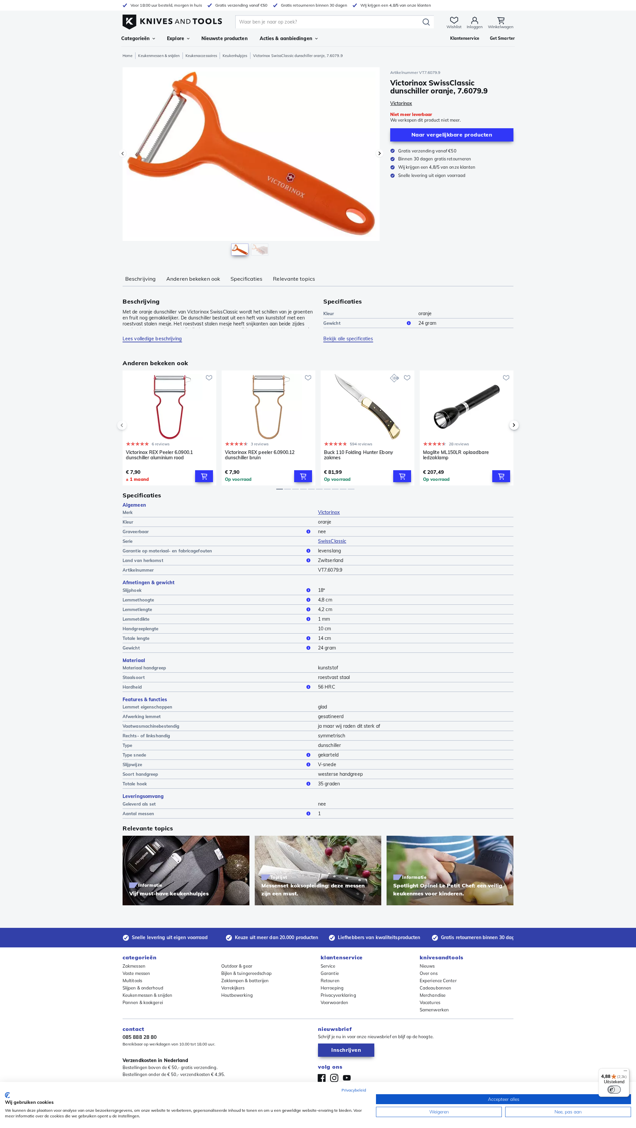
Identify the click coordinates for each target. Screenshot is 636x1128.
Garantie (330, 973)
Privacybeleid (354, 1090)
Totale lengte (136, 638)
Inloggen (475, 26)
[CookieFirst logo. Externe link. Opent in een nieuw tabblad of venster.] (7, 1095)
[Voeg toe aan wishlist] (209, 377)
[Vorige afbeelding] (122, 153)
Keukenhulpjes (235, 55)
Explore (175, 38)
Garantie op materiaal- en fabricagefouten (167, 550)
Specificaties (246, 278)
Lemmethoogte (138, 599)
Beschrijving (140, 278)
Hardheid (132, 687)
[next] (502, 425)
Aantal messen (138, 813)
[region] (251, 163)
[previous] (133, 425)
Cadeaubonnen (435, 987)
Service (328, 966)
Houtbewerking (237, 995)
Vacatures (430, 1002)
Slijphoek (132, 590)
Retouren (330, 980)
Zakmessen (134, 966)
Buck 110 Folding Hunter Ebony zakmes (358, 455)
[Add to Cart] (204, 476)
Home (127, 55)
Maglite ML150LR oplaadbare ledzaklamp (456, 455)
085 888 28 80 (140, 1037)
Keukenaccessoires (201, 55)
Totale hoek (135, 783)
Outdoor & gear (236, 966)
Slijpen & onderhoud (143, 987)
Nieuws (427, 966)
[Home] (172, 20)
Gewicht (332, 323)
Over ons (429, 973)
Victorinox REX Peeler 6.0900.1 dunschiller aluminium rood (159, 455)
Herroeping (332, 987)
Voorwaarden (334, 1002)
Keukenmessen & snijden (159, 55)
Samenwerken (434, 1009)
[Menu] (625, 1072)
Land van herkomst (143, 560)
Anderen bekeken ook (193, 278)
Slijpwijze (132, 764)
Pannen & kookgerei (143, 1002)
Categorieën (135, 38)
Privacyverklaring (338, 995)
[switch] (614, 1090)
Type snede (134, 755)
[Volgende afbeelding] (379, 153)
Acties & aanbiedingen (286, 38)
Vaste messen (136, 973)
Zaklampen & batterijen (245, 980)
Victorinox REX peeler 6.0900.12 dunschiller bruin (259, 455)
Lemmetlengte (137, 609)
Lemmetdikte (136, 619)
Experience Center (438, 980)
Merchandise (433, 995)
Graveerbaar (136, 531)
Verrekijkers (233, 987)
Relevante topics (294, 278)
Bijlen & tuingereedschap (246, 973)
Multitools (132, 980)
